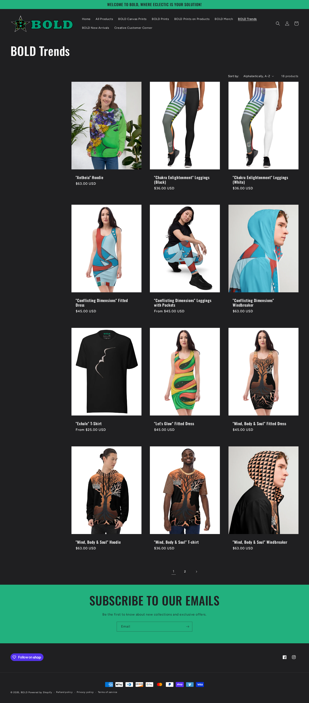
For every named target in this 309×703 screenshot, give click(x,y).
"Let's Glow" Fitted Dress (174, 423)
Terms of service (107, 692)
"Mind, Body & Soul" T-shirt (176, 542)
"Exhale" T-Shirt (89, 423)
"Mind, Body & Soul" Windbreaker (260, 542)
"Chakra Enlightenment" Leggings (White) (260, 179)
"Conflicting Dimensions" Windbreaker (253, 302)
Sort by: (233, 76)
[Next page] (196, 571)
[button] (278, 23)
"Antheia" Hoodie (89, 177)
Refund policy (64, 692)
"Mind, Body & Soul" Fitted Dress (259, 423)
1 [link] (173, 571)
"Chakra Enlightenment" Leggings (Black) (182, 179)
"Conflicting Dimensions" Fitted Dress (102, 302)
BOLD (24, 692)
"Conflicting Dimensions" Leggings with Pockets (182, 302)
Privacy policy (85, 692)
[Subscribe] (187, 627)
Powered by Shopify (40, 692)
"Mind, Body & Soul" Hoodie (98, 542)
